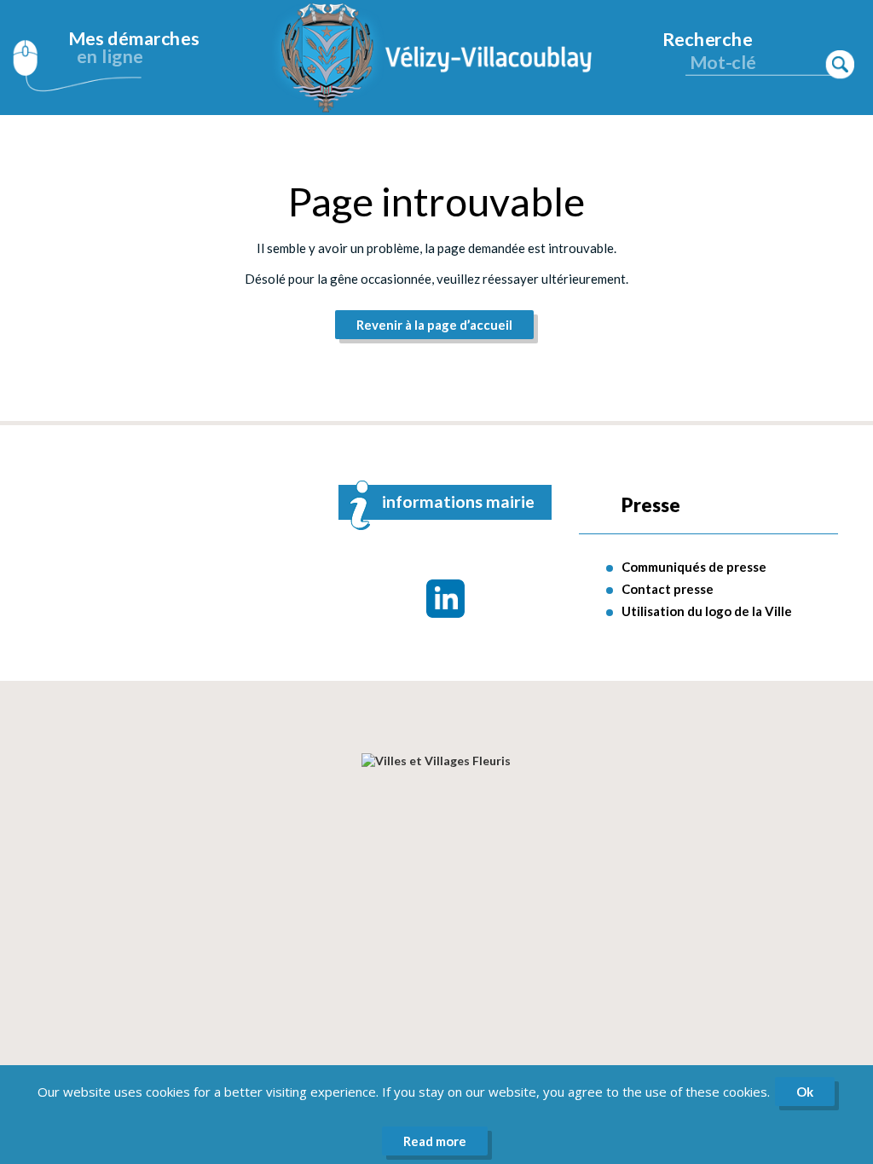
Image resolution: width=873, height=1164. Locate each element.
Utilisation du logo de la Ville (707, 611)
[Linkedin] (445, 598)
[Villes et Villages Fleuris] (436, 760)
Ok (804, 1091)
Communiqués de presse (694, 566)
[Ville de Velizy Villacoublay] (436, 57)
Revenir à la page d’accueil (434, 324)
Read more (434, 1141)
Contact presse (668, 588)
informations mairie (458, 501)
